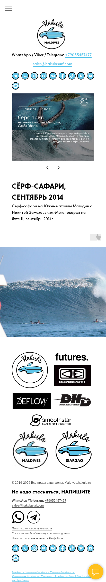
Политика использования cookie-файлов (37, 538)
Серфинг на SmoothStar (68, 575)
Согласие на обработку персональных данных (41, 533)
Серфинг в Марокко (49, 571)
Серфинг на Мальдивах (40, 575)
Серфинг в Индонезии (24, 571)
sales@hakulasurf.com (52, 63)
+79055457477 (78, 54)
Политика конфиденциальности (32, 528)
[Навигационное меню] (8, 8)
